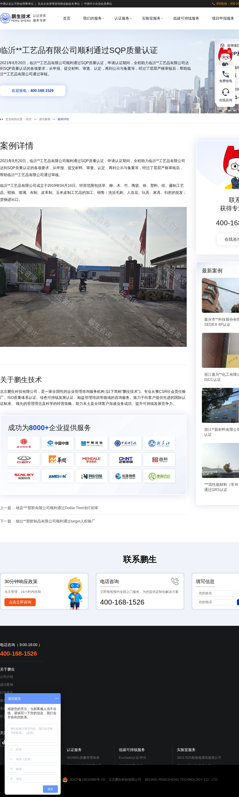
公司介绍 (6, 677)
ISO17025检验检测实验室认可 (199, 757)
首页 (66, 18)
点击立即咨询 (20, 602)
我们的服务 (92, 18)
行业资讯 (6, 692)
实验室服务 (151, 18)
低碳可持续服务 (186, 18)
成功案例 (44, 119)
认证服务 (121, 18)
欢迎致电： (33, 91)
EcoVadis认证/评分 (132, 757)
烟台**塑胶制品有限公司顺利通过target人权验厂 (55, 521)
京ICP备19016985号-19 (87, 779)
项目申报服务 (223, 18)
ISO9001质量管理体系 (83, 757)
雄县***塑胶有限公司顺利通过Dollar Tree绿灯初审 (57, 508)
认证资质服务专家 (39, 18)
